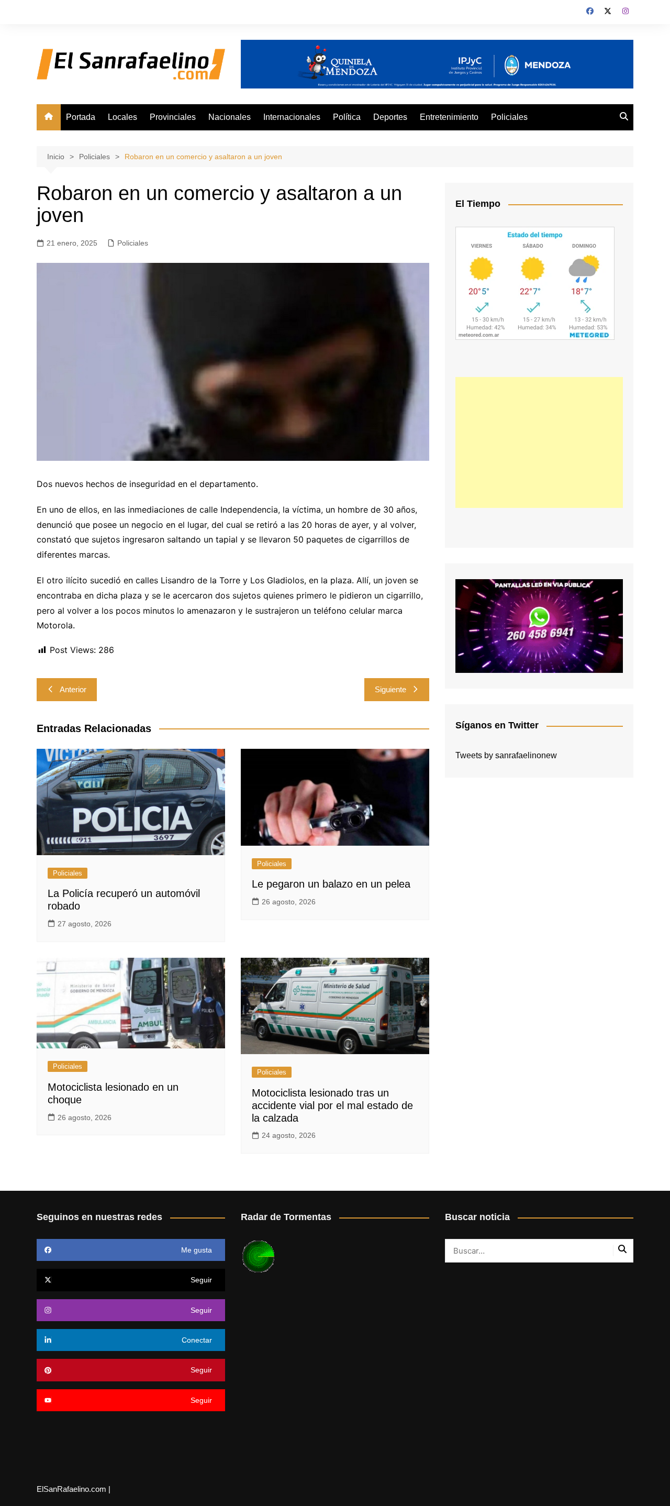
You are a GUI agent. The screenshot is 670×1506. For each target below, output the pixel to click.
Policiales (509, 117)
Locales (122, 117)
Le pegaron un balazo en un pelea (331, 884)
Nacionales (229, 117)
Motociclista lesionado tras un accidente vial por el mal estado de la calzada (332, 1105)
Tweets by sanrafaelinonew (506, 755)
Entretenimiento (449, 117)
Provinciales (173, 117)
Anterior (73, 689)
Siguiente (390, 689)
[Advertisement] (539, 442)
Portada (80, 117)
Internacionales (291, 117)
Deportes (390, 117)
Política (347, 117)
